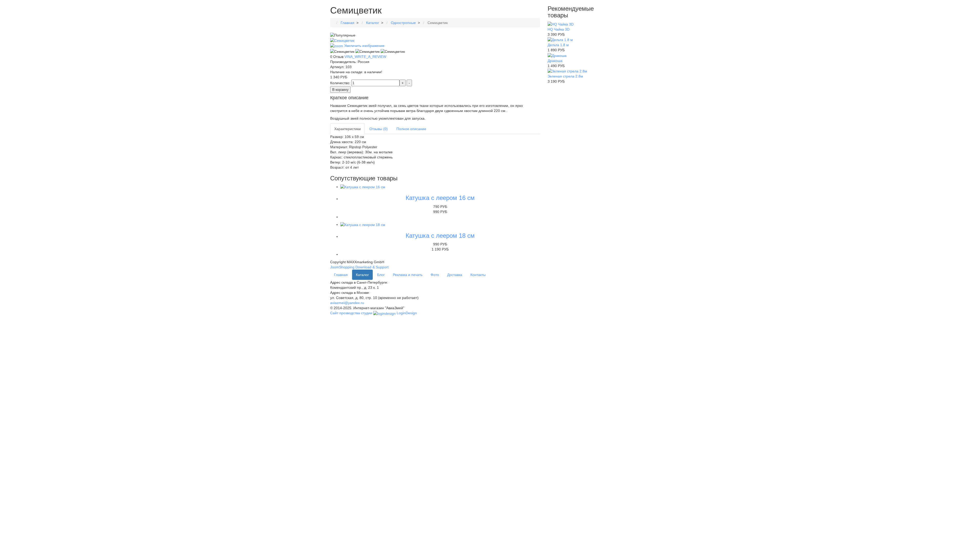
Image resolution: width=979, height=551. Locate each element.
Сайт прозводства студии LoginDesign (373, 313)
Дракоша (555, 61)
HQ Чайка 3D (559, 29)
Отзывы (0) (378, 129)
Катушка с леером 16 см (440, 197)
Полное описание (411, 129)
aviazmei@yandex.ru (347, 303)
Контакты (478, 275)
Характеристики (347, 129)
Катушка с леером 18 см (440, 235)
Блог (381, 275)
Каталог (362, 275)
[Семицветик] (342, 51)
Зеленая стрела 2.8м (565, 76)
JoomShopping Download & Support (359, 267)
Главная (341, 275)
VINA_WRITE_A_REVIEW (365, 57)
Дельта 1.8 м (558, 45)
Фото (435, 275)
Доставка (454, 275)
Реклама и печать (407, 275)
